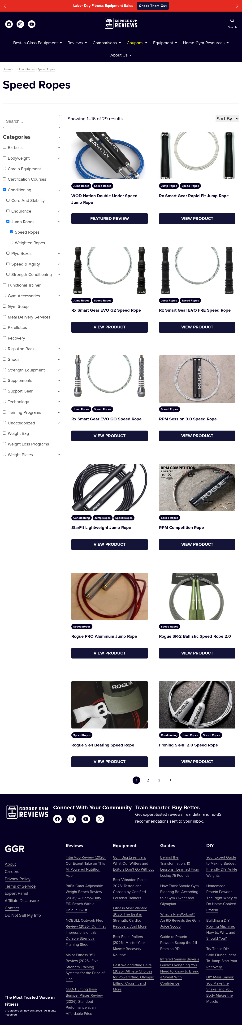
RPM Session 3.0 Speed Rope (188, 419)
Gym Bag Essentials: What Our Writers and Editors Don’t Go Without (133, 863)
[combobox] (33, 121)
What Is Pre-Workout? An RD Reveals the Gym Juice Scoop (180, 920)
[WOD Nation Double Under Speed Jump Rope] (109, 155)
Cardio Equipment (24, 169)
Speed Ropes (46, 69)
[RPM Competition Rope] (197, 487)
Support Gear (20, 391)
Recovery (16, 338)
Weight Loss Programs (28, 444)
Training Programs (24, 412)
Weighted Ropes (30, 243)
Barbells (15, 147)
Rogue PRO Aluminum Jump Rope (104, 636)
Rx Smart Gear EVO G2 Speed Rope (106, 310)
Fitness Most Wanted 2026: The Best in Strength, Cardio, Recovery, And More (130, 917)
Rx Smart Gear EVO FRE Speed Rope (195, 310)
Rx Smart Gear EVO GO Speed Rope (106, 419)
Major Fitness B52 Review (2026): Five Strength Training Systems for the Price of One (85, 966)
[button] (5, 6)
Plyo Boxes (21, 253)
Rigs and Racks (22, 349)
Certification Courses (27, 179)
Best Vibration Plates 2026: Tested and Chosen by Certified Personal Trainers (130, 888)
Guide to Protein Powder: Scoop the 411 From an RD (178, 942)
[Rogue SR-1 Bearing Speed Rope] (109, 704)
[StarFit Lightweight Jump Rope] (109, 487)
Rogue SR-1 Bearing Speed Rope (102, 745)
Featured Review (109, 218)
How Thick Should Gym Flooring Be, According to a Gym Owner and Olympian (179, 895)
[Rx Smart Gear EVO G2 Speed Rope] (109, 270)
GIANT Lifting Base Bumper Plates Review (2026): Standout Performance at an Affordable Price (84, 1001)
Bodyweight (19, 158)
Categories (16, 137)
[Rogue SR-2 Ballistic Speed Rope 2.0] (197, 596)
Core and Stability (28, 200)
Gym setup (18, 306)
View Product (197, 218)
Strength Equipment (26, 370)
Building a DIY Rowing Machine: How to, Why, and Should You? (220, 929)
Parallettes (17, 327)
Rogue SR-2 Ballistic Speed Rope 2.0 (195, 636)
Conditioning (19, 190)
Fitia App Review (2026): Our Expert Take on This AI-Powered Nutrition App (86, 866)
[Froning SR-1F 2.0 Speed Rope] (197, 704)
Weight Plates (20, 455)
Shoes (13, 359)
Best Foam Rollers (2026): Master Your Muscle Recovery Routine (129, 945)
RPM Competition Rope (181, 527)
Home (7, 69)
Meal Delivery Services (29, 317)
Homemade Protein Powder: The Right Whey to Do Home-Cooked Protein (221, 897)
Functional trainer (24, 285)
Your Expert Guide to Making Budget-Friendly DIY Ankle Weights (221, 866)
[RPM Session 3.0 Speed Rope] (197, 379)
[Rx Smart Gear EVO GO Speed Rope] (109, 379)
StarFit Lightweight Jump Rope (101, 527)
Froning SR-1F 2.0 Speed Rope (188, 745)
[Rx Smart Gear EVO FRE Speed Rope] (197, 270)
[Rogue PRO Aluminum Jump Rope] (109, 596)
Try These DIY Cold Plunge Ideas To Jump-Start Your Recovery (221, 957)
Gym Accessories (24, 296)
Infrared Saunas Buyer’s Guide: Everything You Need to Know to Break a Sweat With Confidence (179, 971)
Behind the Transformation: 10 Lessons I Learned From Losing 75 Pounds (179, 866)
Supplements (20, 380)
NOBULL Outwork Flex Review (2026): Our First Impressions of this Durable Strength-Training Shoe (86, 932)
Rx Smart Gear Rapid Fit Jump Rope (194, 196)
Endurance (21, 211)
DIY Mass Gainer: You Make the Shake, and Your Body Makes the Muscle (220, 989)
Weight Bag (18, 433)
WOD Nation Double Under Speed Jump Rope (104, 199)
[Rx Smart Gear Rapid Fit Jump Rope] (197, 155)
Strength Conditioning (31, 274)
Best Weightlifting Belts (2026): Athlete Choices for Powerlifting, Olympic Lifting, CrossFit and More (133, 977)
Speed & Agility (25, 264)
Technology (18, 402)
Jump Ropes (26, 69)
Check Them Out (153, 5)
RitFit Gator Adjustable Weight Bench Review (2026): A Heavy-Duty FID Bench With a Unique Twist (84, 897)
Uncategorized (21, 423)
